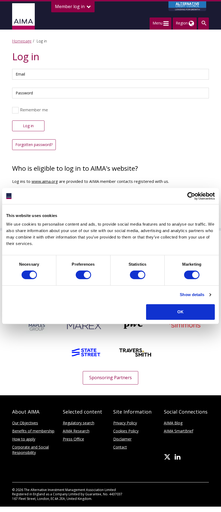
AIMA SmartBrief (178, 430)
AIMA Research (76, 430)
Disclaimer (122, 439)
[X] (167, 457)
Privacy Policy (125, 422)
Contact (120, 447)
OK (180, 312)
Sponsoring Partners (110, 378)
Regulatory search (78, 422)
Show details (192, 294)
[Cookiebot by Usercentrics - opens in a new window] (191, 196)
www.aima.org (45, 181)
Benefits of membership (33, 430)
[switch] (83, 275)
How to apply (23, 439)
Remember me (34, 109)
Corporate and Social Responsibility (30, 450)
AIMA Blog (173, 422)
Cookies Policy (126, 430)
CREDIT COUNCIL (187, 6)
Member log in (70, 6)
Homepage (22, 41)
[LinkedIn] (177, 457)
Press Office (73, 439)
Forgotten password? (34, 144)
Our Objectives (25, 422)
